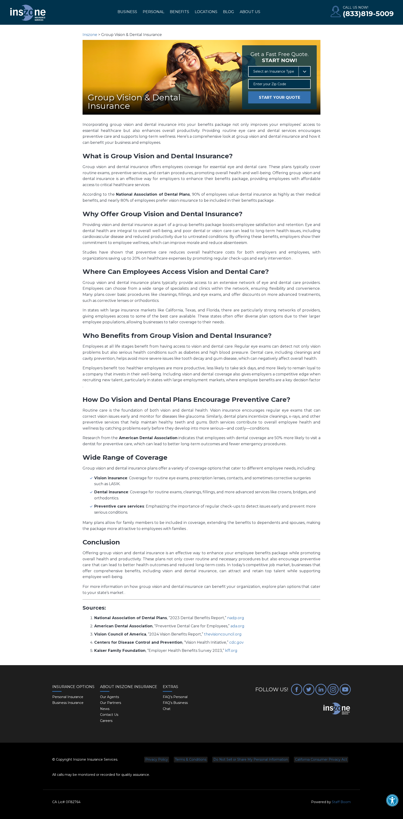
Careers (106, 721)
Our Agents (109, 697)
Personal (153, 12)
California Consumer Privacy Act (321, 759)
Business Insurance (67, 703)
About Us (250, 12)
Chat (166, 709)
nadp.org (235, 618)
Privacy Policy (156, 759)
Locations (206, 12)
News (104, 709)
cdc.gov (236, 642)
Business (127, 12)
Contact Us (109, 715)
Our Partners (110, 703)
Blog (228, 12)
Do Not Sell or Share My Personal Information (250, 759)
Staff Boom (341, 802)
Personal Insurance (67, 697)
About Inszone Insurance (128, 687)
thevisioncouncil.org (223, 634)
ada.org (237, 626)
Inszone (90, 34)
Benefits (179, 12)
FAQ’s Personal (175, 697)
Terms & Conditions (190, 759)
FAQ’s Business (175, 703)
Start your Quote (279, 97)
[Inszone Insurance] (28, 13)
